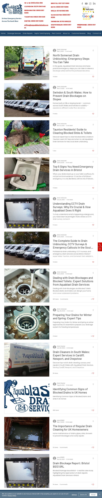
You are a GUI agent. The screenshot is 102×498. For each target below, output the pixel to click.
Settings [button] (74, 495)
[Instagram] (90, 3)
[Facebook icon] (82, 3)
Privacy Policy (12, 496)
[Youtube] (86, 3)
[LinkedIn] (94, 3)
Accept (93, 495)
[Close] (99, 494)
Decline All (83, 495)
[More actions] (94, 50)
